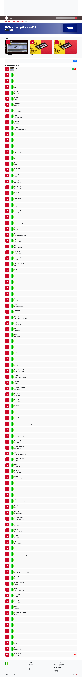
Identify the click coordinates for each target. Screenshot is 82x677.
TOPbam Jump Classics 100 (18, 21)
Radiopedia (56, 670)
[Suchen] (76, 18)
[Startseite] (5, 21)
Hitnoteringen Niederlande (59, 664)
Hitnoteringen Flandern (58, 665)
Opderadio (56, 671)
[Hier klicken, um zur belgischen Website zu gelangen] (73, 674)
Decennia (31, 664)
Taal (30, 667)
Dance (11, 29)
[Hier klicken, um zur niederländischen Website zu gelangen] (76, 674)
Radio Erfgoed (10, 674)
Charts (26, 18)
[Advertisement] (37, 8)
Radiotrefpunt (56, 669)
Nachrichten (21, 18)
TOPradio (7, 29)
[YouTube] (75, 69)
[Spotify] (73, 69)
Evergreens (31, 669)
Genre (30, 665)
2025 (75, 60)
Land (30, 668)
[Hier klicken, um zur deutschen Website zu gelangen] (75, 674)
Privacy (15, 674)
